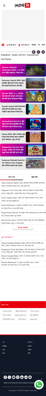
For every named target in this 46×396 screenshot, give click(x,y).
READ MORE (23, 228)
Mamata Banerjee (21, 311)
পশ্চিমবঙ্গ (33, 45)
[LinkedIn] (22, 377)
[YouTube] (13, 377)
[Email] (30, 377)
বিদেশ (43, 45)
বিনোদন (30, 342)
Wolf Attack (22, 319)
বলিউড (30, 346)
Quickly (12, 45)
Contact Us (25, 383)
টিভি (29, 353)
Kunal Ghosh (7, 315)
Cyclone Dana (7, 311)
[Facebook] (5, 377)
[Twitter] (38, 52)
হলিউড (30, 350)
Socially (25, 45)
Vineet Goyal (35, 311)
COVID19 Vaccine (8, 319)
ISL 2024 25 (34, 315)
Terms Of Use (16, 383)
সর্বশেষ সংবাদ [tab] (11, 177)
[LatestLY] (22, 6)
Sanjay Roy (33, 319)
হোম (2, 52)
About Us (7, 383)
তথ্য (3, 350)
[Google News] (26, 377)
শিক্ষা (3, 353)
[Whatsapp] (43, 52)
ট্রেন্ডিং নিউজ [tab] (34, 177)
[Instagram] (17, 377)
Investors (34, 383)
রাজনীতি (4, 346)
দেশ (39, 45)
